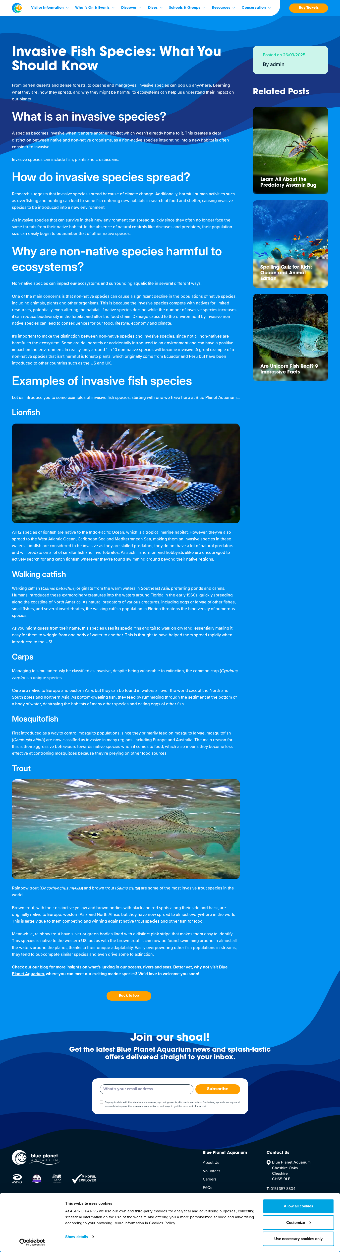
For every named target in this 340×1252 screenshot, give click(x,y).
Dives (153, 8)
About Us (211, 1163)
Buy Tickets (309, 8)
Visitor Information (47, 8)
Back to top (129, 996)
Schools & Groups (184, 8)
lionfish (50, 532)
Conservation (254, 8)
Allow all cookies (298, 1206)
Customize (295, 1222)
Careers (209, 1179)
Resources (221, 8)
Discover (128, 8)
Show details (76, 1237)
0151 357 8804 (281, 1189)
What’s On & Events (92, 8)
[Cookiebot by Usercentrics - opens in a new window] (32, 1242)
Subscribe (217, 1089)
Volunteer (211, 1171)
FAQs (207, 1188)
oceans (99, 85)
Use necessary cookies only (298, 1239)
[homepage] (17, 8)
